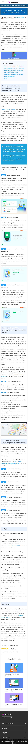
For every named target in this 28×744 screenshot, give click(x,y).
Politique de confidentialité (21, 741)
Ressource (7, 5)
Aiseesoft (2, 5)
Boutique (5, 717)
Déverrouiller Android (9, 19)
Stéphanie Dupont (19, 17)
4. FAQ (5, 78)
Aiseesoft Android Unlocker (8, 109)
